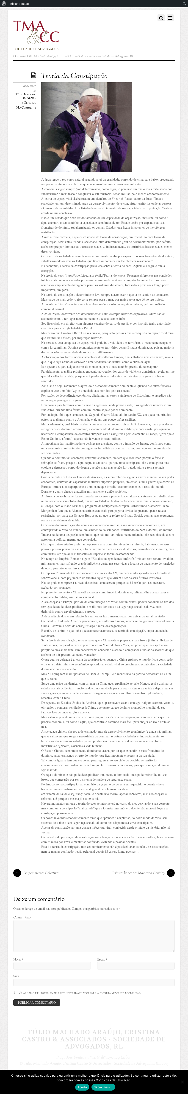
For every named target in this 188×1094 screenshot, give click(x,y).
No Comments (26, 108)
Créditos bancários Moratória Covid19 (142, 873)
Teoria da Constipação (74, 76)
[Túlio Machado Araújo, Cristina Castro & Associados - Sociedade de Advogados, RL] (36, 47)
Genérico (30, 103)
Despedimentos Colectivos (38, 873)
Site (16, 976)
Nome (18, 960)
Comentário (23, 917)
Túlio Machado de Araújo (26, 96)
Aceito (82, 1087)
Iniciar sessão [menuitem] (19, 3)
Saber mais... (103, 1087)
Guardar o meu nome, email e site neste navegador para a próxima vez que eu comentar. (80, 993)
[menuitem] (4, 3)
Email (102, 960)
